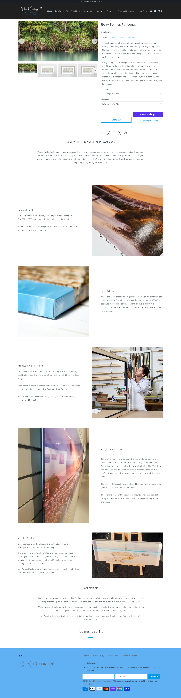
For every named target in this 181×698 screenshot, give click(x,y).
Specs (112, 37)
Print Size (104, 89)
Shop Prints (59, 11)
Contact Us (111, 11)
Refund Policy (113, 655)
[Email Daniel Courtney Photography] (53, 664)
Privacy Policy (98, 655)
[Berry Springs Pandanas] (58, 41)
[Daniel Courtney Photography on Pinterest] (29, 664)
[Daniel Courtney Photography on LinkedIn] (45, 664)
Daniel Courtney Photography (100, 681)
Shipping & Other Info (126, 37)
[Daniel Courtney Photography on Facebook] (21, 664)
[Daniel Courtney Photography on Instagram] (37, 664)
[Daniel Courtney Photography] (30, 11)
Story (105, 37)
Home (49, 11)
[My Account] (151, 11)
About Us (88, 11)
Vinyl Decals (76, 11)
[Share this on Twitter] (108, 133)
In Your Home (99, 11)
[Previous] (22, 41)
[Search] (155, 11)
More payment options (148, 120)
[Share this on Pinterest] (119, 133)
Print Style (105, 100)
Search (85, 655)
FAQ (68, 11)
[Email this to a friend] (124, 133)
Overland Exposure (126, 11)
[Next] (94, 41)
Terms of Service (129, 655)
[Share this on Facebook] (114, 133)
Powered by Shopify (90, 684)
